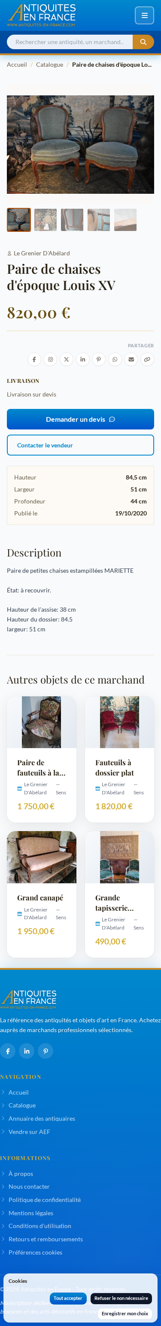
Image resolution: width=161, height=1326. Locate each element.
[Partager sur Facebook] (34, 359)
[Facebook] (7, 1051)
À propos (21, 1173)
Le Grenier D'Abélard (42, 253)
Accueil (17, 64)
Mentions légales (31, 1212)
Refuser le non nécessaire (121, 1298)
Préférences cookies (35, 1252)
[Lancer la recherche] (143, 42)
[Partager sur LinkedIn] (83, 359)
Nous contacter (29, 1186)
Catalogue (49, 64)
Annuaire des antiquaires (42, 1118)
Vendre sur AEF (29, 1131)
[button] (19, 220)
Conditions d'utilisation (40, 1225)
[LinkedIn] (26, 1051)
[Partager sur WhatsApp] (115, 359)
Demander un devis (75, 419)
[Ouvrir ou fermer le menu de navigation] (144, 15)
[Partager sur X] (66, 359)
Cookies (18, 1281)
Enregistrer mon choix (125, 1313)
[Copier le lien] (147, 359)
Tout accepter (68, 1298)
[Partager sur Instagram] (50, 359)
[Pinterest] (45, 1051)
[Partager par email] (131, 359)
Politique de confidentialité (45, 1199)
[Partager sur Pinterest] (99, 359)
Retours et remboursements (46, 1239)
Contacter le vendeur (45, 445)
